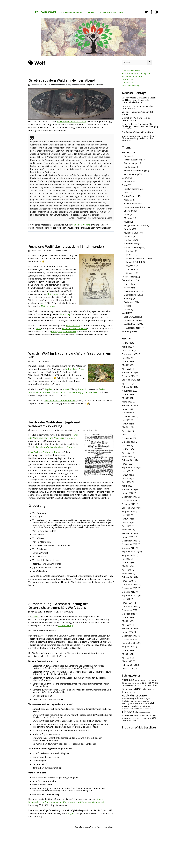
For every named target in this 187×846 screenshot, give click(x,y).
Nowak (65, 389)
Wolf (134, 721)
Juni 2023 (126, 394)
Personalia (129, 156)
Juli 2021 (126, 445)
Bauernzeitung (65, 625)
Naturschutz (149, 709)
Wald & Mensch (131, 324)
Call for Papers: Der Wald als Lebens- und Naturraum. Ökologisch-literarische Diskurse (139, 100)
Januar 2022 (127, 434)
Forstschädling (128, 698)
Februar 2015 (128, 665)
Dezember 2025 (129, 354)
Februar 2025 (128, 372)
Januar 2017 (127, 602)
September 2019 (130, 507)
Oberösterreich (131, 294)
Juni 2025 (126, 361)
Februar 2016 (128, 628)
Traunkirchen (127, 718)
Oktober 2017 (128, 592)
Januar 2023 (127, 409)
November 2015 (129, 639)
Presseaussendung (133, 159)
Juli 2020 (126, 471)
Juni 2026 (126, 343)
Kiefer (149, 701)
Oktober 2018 (128, 548)
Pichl (135, 712)
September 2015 (130, 643)
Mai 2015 (126, 654)
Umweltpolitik (144, 718)
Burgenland (129, 284)
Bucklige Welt (149, 682)
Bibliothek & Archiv (53, 251)
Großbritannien (127, 701)
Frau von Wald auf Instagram (136, 73)
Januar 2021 (127, 463)
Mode (127, 214)
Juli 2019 (126, 515)
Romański (82, 389)
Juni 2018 (126, 562)
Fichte (144, 689)
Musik (127, 221)
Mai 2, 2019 (35, 361)
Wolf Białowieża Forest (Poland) (60, 400)
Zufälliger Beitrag (130, 85)
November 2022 (129, 412)
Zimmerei (130, 273)
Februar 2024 (128, 387)
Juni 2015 (126, 650)
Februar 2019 (128, 533)
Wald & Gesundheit (133, 320)
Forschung (151, 689)
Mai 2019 (126, 522)
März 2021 (127, 456)
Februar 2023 (128, 405)
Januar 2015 (127, 668)
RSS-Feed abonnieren (132, 76)
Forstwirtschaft (66, 430)
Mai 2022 (126, 427)
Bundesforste (128, 685)
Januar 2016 (127, 632)
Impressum (127, 79)
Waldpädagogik (133, 327)
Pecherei (128, 181)
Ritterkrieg (65, 314)
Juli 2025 (126, 357)
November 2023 (129, 390)
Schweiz (136, 715)
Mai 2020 (126, 478)
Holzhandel (129, 240)
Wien (126, 309)
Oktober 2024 (128, 376)
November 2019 (129, 500)
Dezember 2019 (129, 496)
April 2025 (127, 368)
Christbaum (139, 686)
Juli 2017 (126, 599)
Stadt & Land (128, 280)
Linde (148, 706)
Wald (47, 361)
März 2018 (127, 573)
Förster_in (145, 698)
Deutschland (150, 685)
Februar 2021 (128, 460)
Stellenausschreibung (64, 612)
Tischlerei (130, 269)
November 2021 (129, 438)
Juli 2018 (126, 558)
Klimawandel (146, 703)
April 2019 (127, 526)
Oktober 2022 (128, 416)
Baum (125, 177)
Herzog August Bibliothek (63, 331)
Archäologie (129, 199)
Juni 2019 (126, 518)
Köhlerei (81, 430)
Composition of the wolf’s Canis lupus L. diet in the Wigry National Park (63, 392)
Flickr (38, 328)
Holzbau (130, 251)
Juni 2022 (126, 423)
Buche (138, 683)
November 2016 (129, 610)
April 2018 (127, 570)
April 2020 (127, 482)
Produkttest (129, 167)
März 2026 (127, 346)
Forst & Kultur (128, 196)
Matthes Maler (48, 306)
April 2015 (127, 657)
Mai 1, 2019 (35, 430)
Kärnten (128, 287)
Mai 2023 (126, 398)
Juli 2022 (126, 420)
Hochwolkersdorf (140, 701)
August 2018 (128, 555)
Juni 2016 (126, 617)
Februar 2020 (128, 489)
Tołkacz (102, 389)
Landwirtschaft (138, 706)
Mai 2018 (126, 566)
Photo (127, 711)
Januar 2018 (127, 580)
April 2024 (127, 383)
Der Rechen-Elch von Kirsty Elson (137, 132)
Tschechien (136, 718)
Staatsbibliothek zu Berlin (74, 328)
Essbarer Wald (131, 316)
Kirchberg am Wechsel (130, 704)
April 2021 (127, 453)
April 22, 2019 (36, 612)
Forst (124, 185)
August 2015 (128, 646)
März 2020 (127, 485)
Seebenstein (144, 715)
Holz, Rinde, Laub (130, 232)
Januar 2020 (127, 493)
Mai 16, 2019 (36, 251)
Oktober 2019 (128, 504)
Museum (128, 218)
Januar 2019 (127, 537)
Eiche (125, 688)
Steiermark (50, 612)
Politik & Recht (91, 430)
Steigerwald (52, 294)
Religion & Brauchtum (94, 84)
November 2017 (129, 588)
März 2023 (127, 401)
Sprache (128, 229)
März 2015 (127, 661)
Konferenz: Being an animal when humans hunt (138, 107)
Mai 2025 (126, 365)
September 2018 (130, 551)
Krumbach (126, 706)
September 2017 (130, 595)
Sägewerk (130, 265)
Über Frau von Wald (131, 70)
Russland (146, 713)
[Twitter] (146, 12)
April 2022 (127, 431)
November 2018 (129, 544)
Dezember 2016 (129, 606)
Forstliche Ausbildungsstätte (134, 693)
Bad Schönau (146, 680)
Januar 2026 (127, 350)
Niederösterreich (78, 84)
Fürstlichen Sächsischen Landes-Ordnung (56, 447)
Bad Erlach (138, 680)
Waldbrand (127, 720)
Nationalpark (139, 708)
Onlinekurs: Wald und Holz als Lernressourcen (136, 119)
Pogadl (71, 813)
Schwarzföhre (127, 715)
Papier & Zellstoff (134, 262)
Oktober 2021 (128, 441)
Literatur (65, 251)
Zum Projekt (128, 331)
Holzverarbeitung (132, 247)
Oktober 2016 (128, 613)
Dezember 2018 (129, 540)
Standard (35, 616)
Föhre (138, 698)
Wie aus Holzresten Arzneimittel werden (137, 113)
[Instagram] (156, 12)
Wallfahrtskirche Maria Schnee (71, 121)
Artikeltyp (126, 152)
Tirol (126, 306)
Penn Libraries (73, 325)
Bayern (154, 680)
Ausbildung (128, 679)
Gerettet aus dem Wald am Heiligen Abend (61, 80)
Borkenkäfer (131, 683)
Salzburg (128, 298)
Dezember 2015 (129, 635)
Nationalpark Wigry (74, 369)
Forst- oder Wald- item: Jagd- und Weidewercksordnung (54, 424)
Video (153, 718)
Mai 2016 (126, 621)
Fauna (137, 689)
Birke (124, 683)
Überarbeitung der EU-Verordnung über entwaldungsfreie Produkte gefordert (139, 138)
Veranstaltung (131, 174)
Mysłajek (49, 389)
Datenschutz (128, 82)
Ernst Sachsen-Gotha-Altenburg (43, 452)
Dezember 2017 (129, 584)
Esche (130, 689)
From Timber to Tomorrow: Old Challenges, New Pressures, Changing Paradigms (140, 126)
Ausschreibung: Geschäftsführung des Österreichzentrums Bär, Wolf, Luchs (58, 606)
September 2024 (130, 379)
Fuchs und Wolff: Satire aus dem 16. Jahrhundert (66, 246)
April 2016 (127, 624)
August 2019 (128, 511)
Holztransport (131, 243)
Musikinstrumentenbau (137, 258)
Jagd (75, 430)
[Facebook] (151, 12)
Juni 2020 (126, 475)
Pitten (141, 713)
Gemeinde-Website (81, 224)
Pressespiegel (130, 163)
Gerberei (128, 236)
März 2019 (127, 529)
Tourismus (152, 715)
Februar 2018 (128, 577)
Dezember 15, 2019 (39, 84)
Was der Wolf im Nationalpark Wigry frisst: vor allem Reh (69, 355)
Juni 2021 (126, 449)
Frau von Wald (44, 12)
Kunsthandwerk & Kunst (60, 84)
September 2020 (130, 467)
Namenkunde (127, 708)
